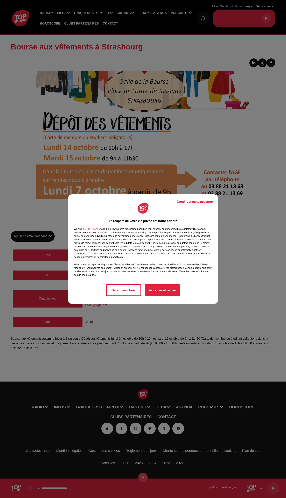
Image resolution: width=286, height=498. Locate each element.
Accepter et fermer (162, 290)
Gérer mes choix (123, 290)
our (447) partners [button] (92, 228)
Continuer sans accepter (195, 201)
